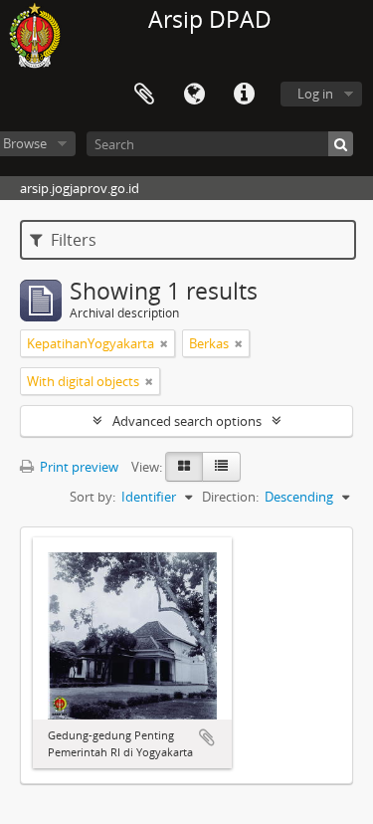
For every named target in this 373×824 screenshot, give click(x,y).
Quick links (244, 94)
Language (194, 94)
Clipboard (144, 94)
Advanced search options (187, 421)
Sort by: (92, 497)
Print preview (77, 467)
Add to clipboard (207, 737)
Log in (315, 94)
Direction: (230, 497)
